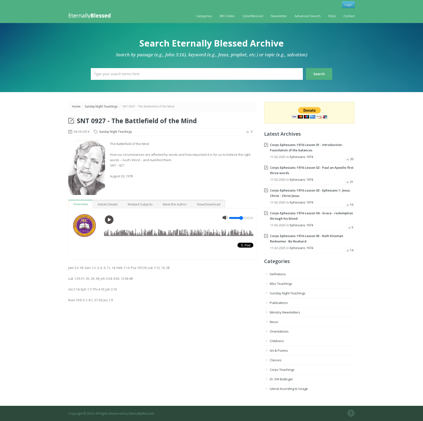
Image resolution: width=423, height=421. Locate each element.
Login (348, 4)
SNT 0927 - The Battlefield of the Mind (137, 120)
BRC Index (227, 16)
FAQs (332, 16)
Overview (80, 204)
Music (274, 322)
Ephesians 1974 (301, 157)
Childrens (277, 341)
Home (76, 106)
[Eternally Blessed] (90, 15)
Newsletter (279, 16)
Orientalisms (279, 331)
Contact (349, 16)
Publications (279, 303)
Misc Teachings (281, 283)
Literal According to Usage (289, 388)
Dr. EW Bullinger (281, 379)
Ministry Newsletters (285, 312)
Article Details (108, 204)
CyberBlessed (252, 16)
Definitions (278, 274)
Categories (204, 16)
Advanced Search (307, 16)
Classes (276, 360)
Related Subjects (140, 204)
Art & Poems (279, 350)
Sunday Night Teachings (101, 106)
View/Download (208, 204)
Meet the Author (175, 204)
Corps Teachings (282, 369)
